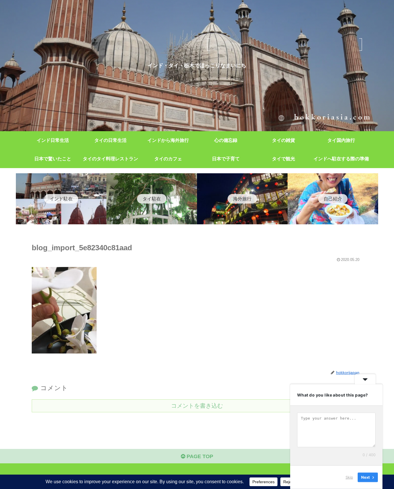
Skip (349, 477)
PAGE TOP (199, 456)
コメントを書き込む (197, 406)
